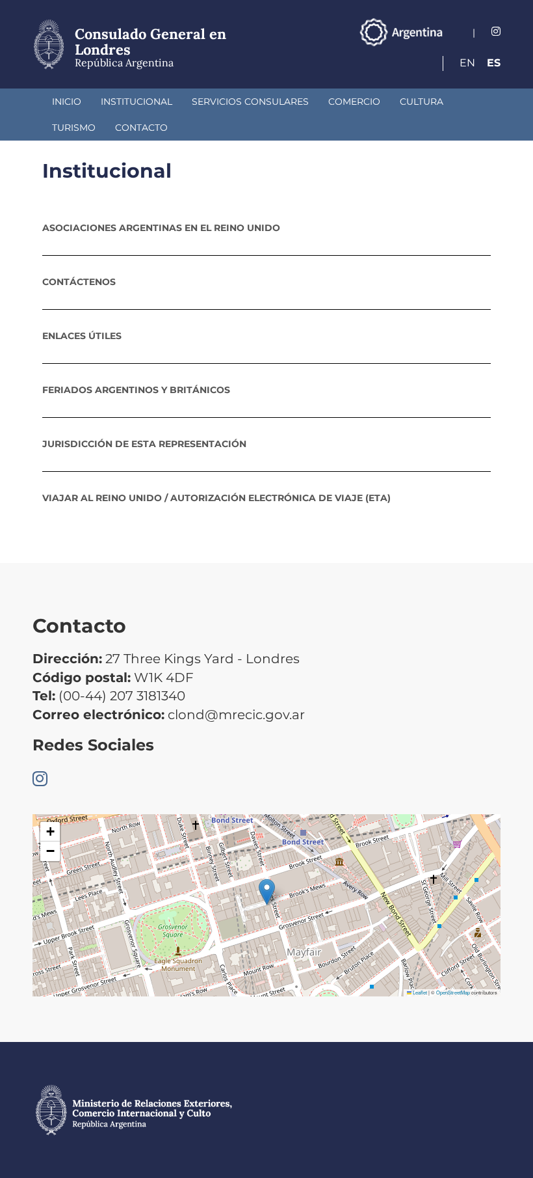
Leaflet (419, 992)
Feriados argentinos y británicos (136, 390)
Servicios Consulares (250, 101)
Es (493, 63)
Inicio (66, 101)
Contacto (141, 127)
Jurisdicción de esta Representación (144, 444)
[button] (267, 892)
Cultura (421, 101)
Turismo (74, 127)
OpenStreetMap (453, 992)
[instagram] (495, 31)
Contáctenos (79, 282)
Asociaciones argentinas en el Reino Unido (161, 228)
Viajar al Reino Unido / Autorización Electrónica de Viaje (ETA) (216, 498)
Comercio (354, 101)
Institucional (136, 101)
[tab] (266, 228)
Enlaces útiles (82, 336)
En (467, 63)
